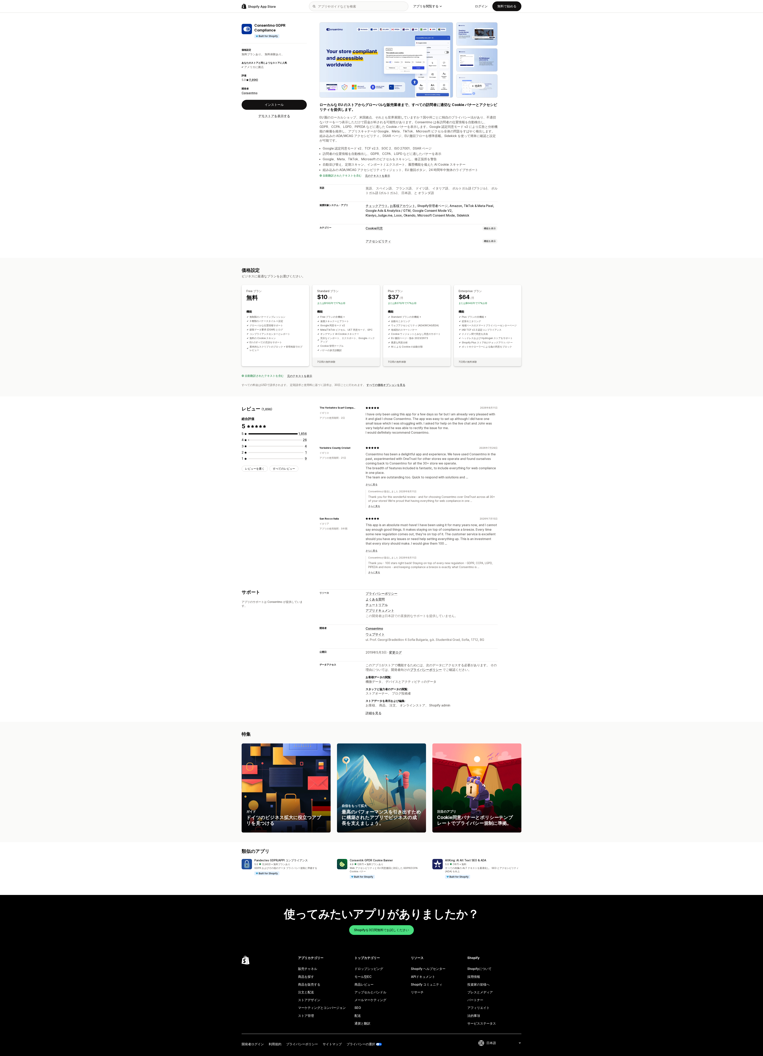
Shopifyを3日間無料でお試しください (381, 930)
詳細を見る (374, 713)
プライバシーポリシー (381, 594)
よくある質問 (375, 599)
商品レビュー (364, 984)
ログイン (481, 6)
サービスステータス (481, 1023)
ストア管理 (306, 1016)
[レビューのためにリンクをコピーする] (357, 407)
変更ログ (395, 652)
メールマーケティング (370, 1000)
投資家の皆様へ (478, 984)
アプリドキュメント (380, 610)
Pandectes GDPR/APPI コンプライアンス (281, 860)
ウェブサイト (375, 634)
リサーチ (417, 992)
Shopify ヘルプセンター (428, 969)
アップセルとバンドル (370, 992)
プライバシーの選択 (361, 1044)
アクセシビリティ (378, 241)
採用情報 (473, 977)
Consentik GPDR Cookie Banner (371, 860)
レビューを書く (254, 468)
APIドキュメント (423, 977)
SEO (357, 1008)
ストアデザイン (309, 1000)
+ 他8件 (477, 85)
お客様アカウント (402, 206)
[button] (286, 867)
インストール (274, 105)
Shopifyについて (479, 969)
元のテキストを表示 (377, 175)
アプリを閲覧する (426, 6)
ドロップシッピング (368, 969)
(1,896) (253, 80)
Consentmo (250, 93)
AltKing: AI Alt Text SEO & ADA (465, 860)
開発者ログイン (253, 1044)
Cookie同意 (374, 228)
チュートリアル (377, 605)
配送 (357, 1016)
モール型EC (363, 977)
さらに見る (372, 484)
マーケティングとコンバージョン (322, 1008)
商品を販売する (309, 984)
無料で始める (506, 6)
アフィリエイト (478, 1008)
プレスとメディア (480, 992)
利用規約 (275, 1044)
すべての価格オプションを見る (385, 385)
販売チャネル (307, 969)
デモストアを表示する (274, 116)
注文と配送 (306, 992)
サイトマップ (332, 1044)
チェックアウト (377, 206)
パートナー (475, 1000)
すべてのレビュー (284, 468)
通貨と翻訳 (362, 1023)
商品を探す (306, 977)
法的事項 (473, 1016)
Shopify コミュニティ (426, 984)
